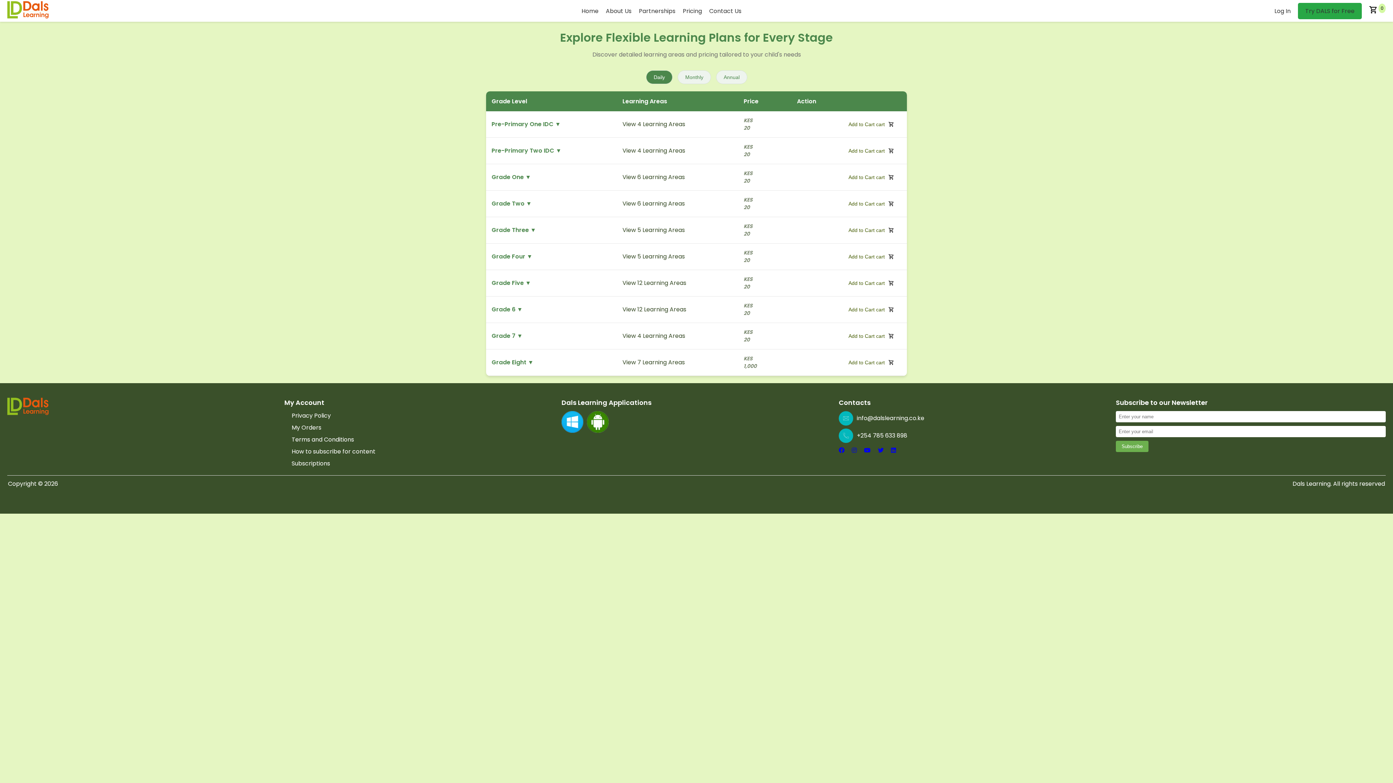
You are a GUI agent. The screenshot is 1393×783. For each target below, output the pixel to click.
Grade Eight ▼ (513, 362)
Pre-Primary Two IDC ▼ (527, 150)
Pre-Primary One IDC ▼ (526, 124)
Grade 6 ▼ (507, 309)
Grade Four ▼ (512, 256)
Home (590, 11)
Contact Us (725, 11)
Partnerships (657, 11)
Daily (659, 77)
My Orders (306, 427)
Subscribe (1132, 446)
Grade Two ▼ (512, 203)
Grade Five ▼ (511, 283)
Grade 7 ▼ (507, 336)
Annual (732, 77)
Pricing (692, 11)
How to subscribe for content (333, 451)
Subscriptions (311, 463)
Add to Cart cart (866, 124)
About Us (619, 11)
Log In (1282, 11)
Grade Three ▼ (514, 230)
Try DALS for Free (1330, 11)
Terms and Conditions (323, 439)
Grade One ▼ (511, 177)
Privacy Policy (311, 415)
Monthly (694, 77)
